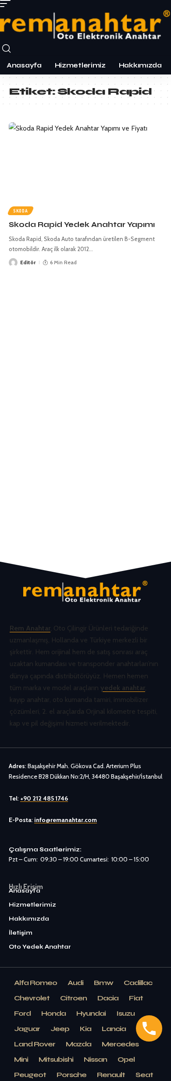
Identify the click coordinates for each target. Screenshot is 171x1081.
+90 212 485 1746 (44, 798)
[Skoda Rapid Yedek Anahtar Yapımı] (85, 168)
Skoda (20, 210)
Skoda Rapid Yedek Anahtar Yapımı (82, 224)
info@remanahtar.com (65, 820)
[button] (7, 3)
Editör (28, 262)
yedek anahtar (122, 688)
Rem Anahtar (30, 628)
